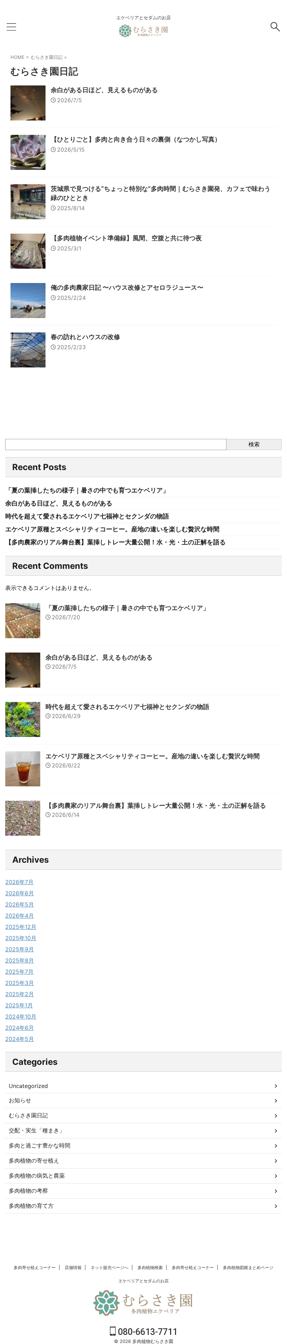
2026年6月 (19, 893)
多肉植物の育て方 (31, 1205)
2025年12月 (20, 926)
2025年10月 (20, 938)
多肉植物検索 (150, 1267)
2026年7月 (19, 881)
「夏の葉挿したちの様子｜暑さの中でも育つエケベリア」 (87, 490)
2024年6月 (19, 1027)
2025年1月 (19, 1005)
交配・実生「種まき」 (37, 1130)
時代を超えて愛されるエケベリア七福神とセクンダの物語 (87, 516)
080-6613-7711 (146, 1332)
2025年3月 (19, 982)
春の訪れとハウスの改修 (85, 336)
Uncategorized (28, 1085)
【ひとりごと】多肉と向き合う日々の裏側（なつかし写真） (136, 139)
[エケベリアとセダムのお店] (144, 34)
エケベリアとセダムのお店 (143, 1280)
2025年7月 (19, 971)
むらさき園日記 (28, 1115)
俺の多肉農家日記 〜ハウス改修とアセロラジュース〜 (127, 287)
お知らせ (20, 1100)
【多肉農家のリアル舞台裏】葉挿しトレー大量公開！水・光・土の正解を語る (115, 542)
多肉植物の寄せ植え (34, 1160)
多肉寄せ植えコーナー (35, 1267)
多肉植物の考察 (28, 1190)
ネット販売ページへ (109, 1267)
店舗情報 (73, 1267)
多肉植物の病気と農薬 (37, 1175)
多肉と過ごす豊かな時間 (39, 1145)
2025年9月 (19, 949)
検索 (254, 444)
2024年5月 (19, 1038)
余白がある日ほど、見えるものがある (104, 90)
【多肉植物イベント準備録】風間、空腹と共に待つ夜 (126, 238)
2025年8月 (19, 960)
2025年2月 (19, 994)
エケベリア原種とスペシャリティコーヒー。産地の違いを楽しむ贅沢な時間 (112, 529)
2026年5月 (19, 904)
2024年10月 (20, 1016)
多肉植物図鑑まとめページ (248, 1267)
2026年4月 (19, 915)
